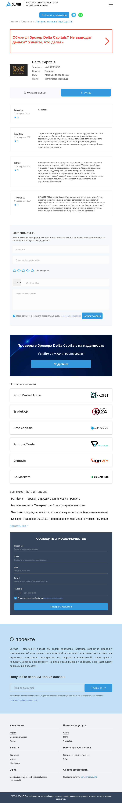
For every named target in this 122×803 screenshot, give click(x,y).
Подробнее (61, 364)
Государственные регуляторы (76, 754)
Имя (16, 567)
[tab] (36, 92)
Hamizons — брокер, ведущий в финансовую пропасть (45, 498)
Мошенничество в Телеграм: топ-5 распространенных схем (48, 505)
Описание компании (37, 92)
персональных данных (71, 316)
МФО (65, 737)
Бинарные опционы (18, 737)
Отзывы (88, 92)
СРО (65, 759)
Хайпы (12, 741)
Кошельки (14, 754)
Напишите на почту (80, 776)
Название (19, 545)
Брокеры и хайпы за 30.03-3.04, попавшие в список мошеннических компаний (59, 519)
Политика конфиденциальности (24, 700)
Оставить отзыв (92, 316)
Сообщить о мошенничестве (54, 15)
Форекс (13, 732)
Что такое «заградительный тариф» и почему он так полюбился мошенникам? (59, 512)
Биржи (12, 759)
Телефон (18, 588)
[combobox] (17, 282)
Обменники (15, 763)
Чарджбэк (67, 741)
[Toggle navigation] (111, 4)
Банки (66, 732)
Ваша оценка (42, 270)
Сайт (16, 556)
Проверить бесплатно (61, 606)
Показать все (18, 526)
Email (17, 578)
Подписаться (98, 688)
